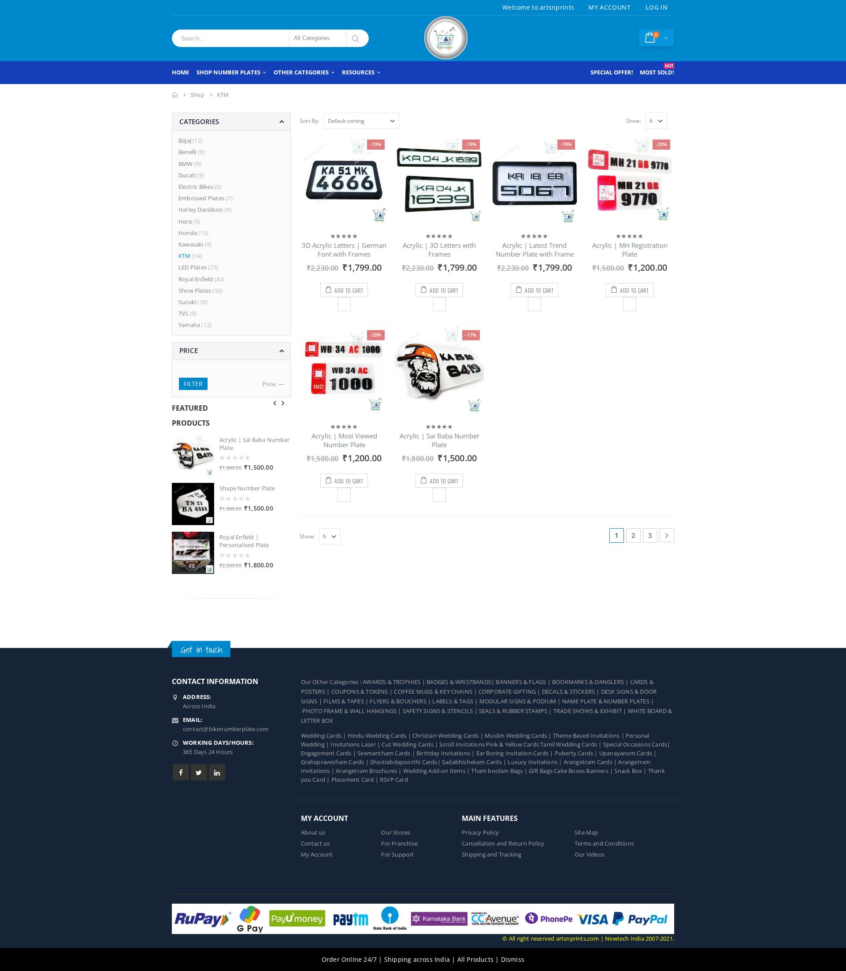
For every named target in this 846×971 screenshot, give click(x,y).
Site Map (586, 832)
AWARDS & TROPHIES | (394, 682)
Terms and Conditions (604, 843)
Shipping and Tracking (491, 854)
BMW (185, 164)
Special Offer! (611, 72)
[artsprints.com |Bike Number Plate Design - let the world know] (446, 38)
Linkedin (217, 772)
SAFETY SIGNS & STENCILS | (441, 711)
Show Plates (194, 290)
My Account (609, 7)
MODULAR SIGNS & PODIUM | (520, 701)
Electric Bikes (195, 187)
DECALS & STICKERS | (571, 691)
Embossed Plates (201, 198)
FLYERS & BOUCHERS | (401, 701)
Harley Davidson (200, 209)
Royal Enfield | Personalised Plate (244, 541)
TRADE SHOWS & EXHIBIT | (590, 711)
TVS (183, 313)
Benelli (187, 152)
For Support (397, 854)
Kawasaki (191, 244)
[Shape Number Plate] (193, 504)
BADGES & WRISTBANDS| (461, 682)
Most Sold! (657, 69)
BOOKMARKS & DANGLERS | (591, 682)
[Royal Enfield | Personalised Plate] (193, 553)
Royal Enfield (195, 279)
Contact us (315, 843)
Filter (193, 383)
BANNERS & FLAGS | (524, 682)
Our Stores (395, 832)
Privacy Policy (480, 832)
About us (313, 832)
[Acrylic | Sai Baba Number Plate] (193, 455)
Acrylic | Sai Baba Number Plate (254, 444)
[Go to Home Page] (175, 94)
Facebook (181, 772)
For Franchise (399, 843)
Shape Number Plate (247, 488)
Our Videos (590, 854)
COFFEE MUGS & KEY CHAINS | (436, 691)
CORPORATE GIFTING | (510, 691)
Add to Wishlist (344, 304)
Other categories (301, 72)
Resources (358, 72)
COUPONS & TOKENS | (362, 691)
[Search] (357, 38)
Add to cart (348, 290)
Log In (657, 7)
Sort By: (309, 121)
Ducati (187, 175)
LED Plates (192, 267)
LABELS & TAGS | (455, 701)
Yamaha (189, 325)
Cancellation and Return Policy (503, 843)
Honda (187, 233)
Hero (185, 221)
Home (180, 72)
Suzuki (187, 302)
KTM (184, 256)
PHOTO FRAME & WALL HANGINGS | (352, 711)
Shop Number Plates (228, 72)
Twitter (199, 772)
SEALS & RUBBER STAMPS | (516, 711)
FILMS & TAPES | (346, 701)
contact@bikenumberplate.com (225, 729)
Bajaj (184, 140)
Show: (633, 121)
